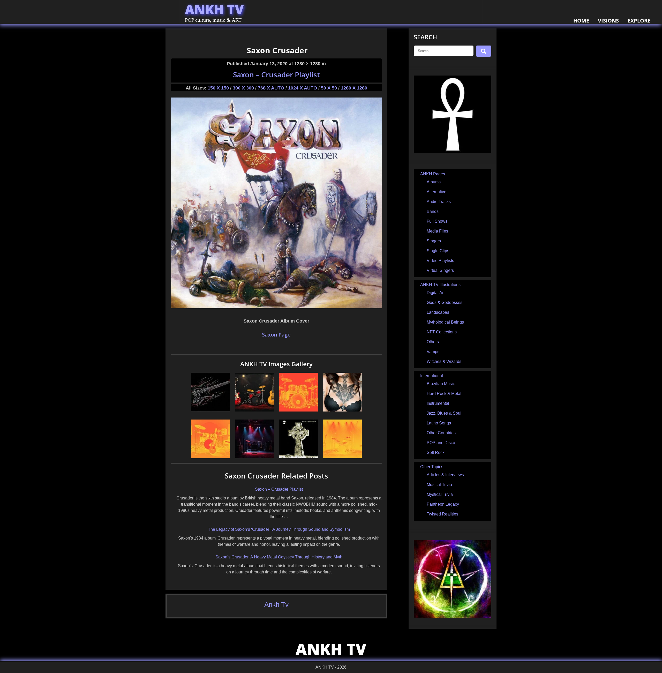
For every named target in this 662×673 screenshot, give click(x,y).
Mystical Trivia (440, 494)
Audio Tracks (439, 201)
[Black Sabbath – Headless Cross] (298, 457)
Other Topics (431, 467)
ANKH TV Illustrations (440, 284)
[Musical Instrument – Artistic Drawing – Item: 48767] (210, 410)
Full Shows (437, 221)
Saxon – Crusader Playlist (276, 74)
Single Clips (438, 251)
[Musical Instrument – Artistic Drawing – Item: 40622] (254, 410)
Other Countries (441, 433)
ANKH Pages (432, 174)
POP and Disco (441, 442)
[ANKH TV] (452, 151)
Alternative (436, 192)
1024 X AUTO (302, 88)
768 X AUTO (271, 88)
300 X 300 (243, 88)
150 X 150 (218, 88)
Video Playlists (440, 260)
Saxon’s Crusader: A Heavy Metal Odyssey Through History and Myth (278, 557)
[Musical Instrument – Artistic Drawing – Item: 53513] (210, 457)
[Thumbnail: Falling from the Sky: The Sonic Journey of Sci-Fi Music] (254, 457)
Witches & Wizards (444, 361)
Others (433, 342)
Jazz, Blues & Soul (444, 413)
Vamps (433, 351)
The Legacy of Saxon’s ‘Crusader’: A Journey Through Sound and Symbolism (279, 529)
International (431, 375)
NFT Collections (442, 332)
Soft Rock (436, 452)
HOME (581, 20)
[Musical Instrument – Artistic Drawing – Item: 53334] (342, 457)
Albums (434, 182)
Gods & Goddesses (444, 302)
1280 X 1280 (354, 88)
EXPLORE (639, 20)
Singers (434, 241)
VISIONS (608, 20)
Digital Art (436, 292)
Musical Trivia (439, 484)
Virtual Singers (440, 270)
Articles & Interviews (445, 475)
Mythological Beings (445, 322)
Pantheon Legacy (443, 504)
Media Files (437, 231)
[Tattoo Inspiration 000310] (342, 410)
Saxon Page (276, 334)
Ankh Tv (276, 604)
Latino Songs (439, 423)
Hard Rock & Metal (444, 393)
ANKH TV (214, 9)
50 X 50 (329, 88)
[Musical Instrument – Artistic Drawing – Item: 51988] (298, 410)
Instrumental (438, 403)
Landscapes (438, 312)
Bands (433, 211)
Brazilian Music (441, 384)
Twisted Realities (442, 514)
